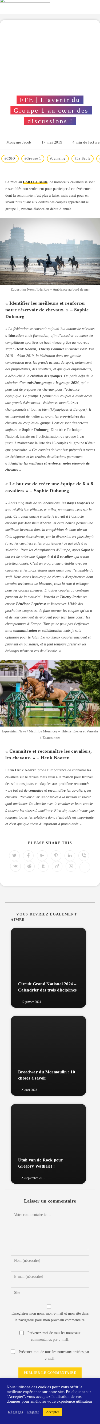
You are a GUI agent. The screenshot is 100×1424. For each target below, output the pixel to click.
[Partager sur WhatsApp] (71, 866)
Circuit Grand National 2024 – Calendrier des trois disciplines (47, 987)
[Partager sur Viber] (83, 855)
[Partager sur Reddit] (29, 866)
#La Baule (83, 158)
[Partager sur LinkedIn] (70, 855)
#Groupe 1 (33, 158)
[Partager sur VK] (15, 866)
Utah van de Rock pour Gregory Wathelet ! (40, 1163)
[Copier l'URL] (84, 867)
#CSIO (10, 158)
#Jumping (57, 158)
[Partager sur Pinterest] (56, 855)
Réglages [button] (15, 1412)
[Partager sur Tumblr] (43, 866)
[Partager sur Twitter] (14, 855)
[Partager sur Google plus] (42, 855)
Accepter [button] (52, 1412)
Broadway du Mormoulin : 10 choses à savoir (46, 1075)
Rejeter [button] (33, 1412)
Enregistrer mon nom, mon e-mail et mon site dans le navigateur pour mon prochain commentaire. (50, 1316)
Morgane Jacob (18, 142)
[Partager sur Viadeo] (57, 866)
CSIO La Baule (35, 182)
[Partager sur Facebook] (28, 855)
